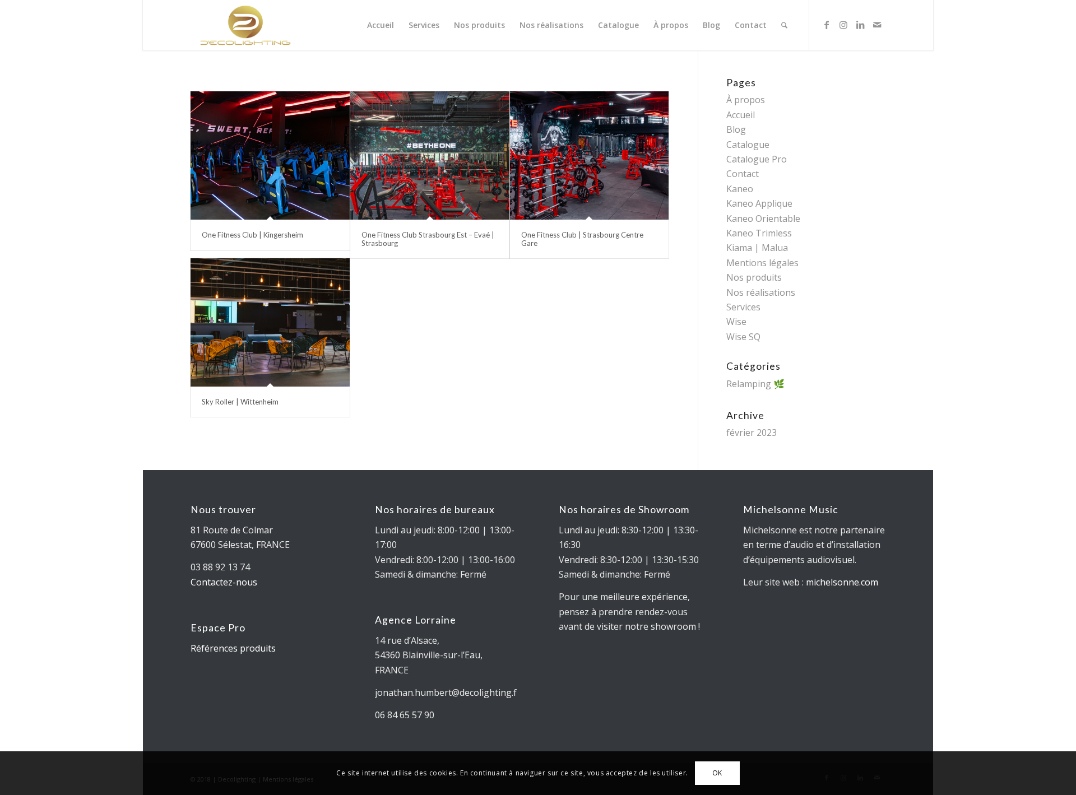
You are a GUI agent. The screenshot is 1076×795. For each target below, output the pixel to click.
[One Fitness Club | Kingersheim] (270, 155)
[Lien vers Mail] (877, 24)
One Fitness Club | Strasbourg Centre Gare (582, 238)
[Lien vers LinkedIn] (860, 24)
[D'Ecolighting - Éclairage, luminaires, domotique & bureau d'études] (245, 25)
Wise (736, 321)
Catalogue (747, 144)
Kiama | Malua (757, 247)
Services (743, 307)
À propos (745, 100)
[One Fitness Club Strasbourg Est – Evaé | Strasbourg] (429, 155)
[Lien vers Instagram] (843, 24)
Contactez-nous (224, 582)
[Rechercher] (784, 25)
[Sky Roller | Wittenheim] (270, 322)
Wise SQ (743, 337)
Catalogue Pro (756, 159)
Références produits (233, 648)
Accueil (740, 115)
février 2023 (751, 432)
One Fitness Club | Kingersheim (252, 234)
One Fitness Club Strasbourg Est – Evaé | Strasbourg (427, 238)
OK (717, 773)
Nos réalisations (760, 292)
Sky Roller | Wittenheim (240, 401)
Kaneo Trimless (759, 233)
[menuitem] (380, 25)
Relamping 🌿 (755, 384)
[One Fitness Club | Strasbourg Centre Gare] (589, 155)
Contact (742, 174)
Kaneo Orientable (763, 218)
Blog (736, 129)
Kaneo (739, 189)
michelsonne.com (842, 582)
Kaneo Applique (759, 203)
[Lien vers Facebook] (826, 24)
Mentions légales (762, 263)
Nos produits (754, 277)
